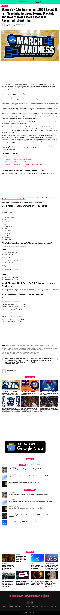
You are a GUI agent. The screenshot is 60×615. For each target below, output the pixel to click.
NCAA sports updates (37, 348)
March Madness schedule (43, 347)
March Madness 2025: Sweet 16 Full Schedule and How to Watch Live (23, 164)
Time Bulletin (29, 612)
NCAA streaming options (50, 348)
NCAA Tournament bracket (9, 349)
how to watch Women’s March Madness (25, 347)
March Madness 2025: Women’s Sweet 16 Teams (18, 159)
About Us (5, 606)
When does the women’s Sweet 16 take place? (17, 157)
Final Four (11, 347)
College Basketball (39, 345)
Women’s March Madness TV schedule (11, 352)
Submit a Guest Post (45, 606)
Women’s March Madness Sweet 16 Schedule (17, 167)
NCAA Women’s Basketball (38, 349)
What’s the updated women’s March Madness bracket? (19, 162)
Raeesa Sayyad (11, 25)
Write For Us (54, 606)
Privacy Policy (18, 606)
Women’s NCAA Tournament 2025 (30, 352)
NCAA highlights (16, 348)
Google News (35, 606)
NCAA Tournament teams (23, 349)
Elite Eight (4, 347)
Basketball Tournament (27, 345)
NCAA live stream (26, 348)
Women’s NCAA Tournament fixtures (11, 353)
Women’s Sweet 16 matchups (29, 353)
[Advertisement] (30, 73)
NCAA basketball (6, 348)
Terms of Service (27, 606)
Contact (11, 606)
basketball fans (15, 345)
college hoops (49, 345)
